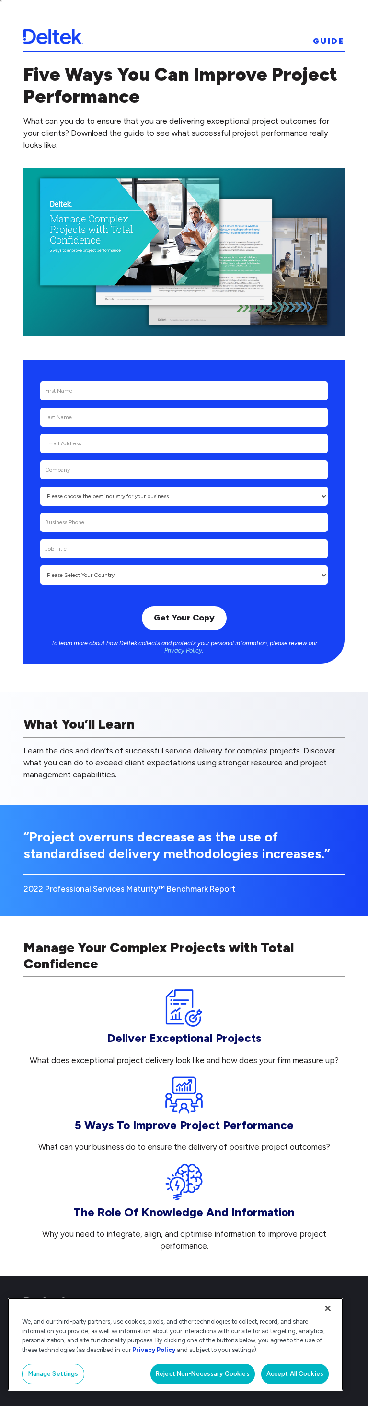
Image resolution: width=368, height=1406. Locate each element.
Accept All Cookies (294, 1373)
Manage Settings (53, 1373)
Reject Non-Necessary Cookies (203, 1373)
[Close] (327, 1308)
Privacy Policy (183, 650)
